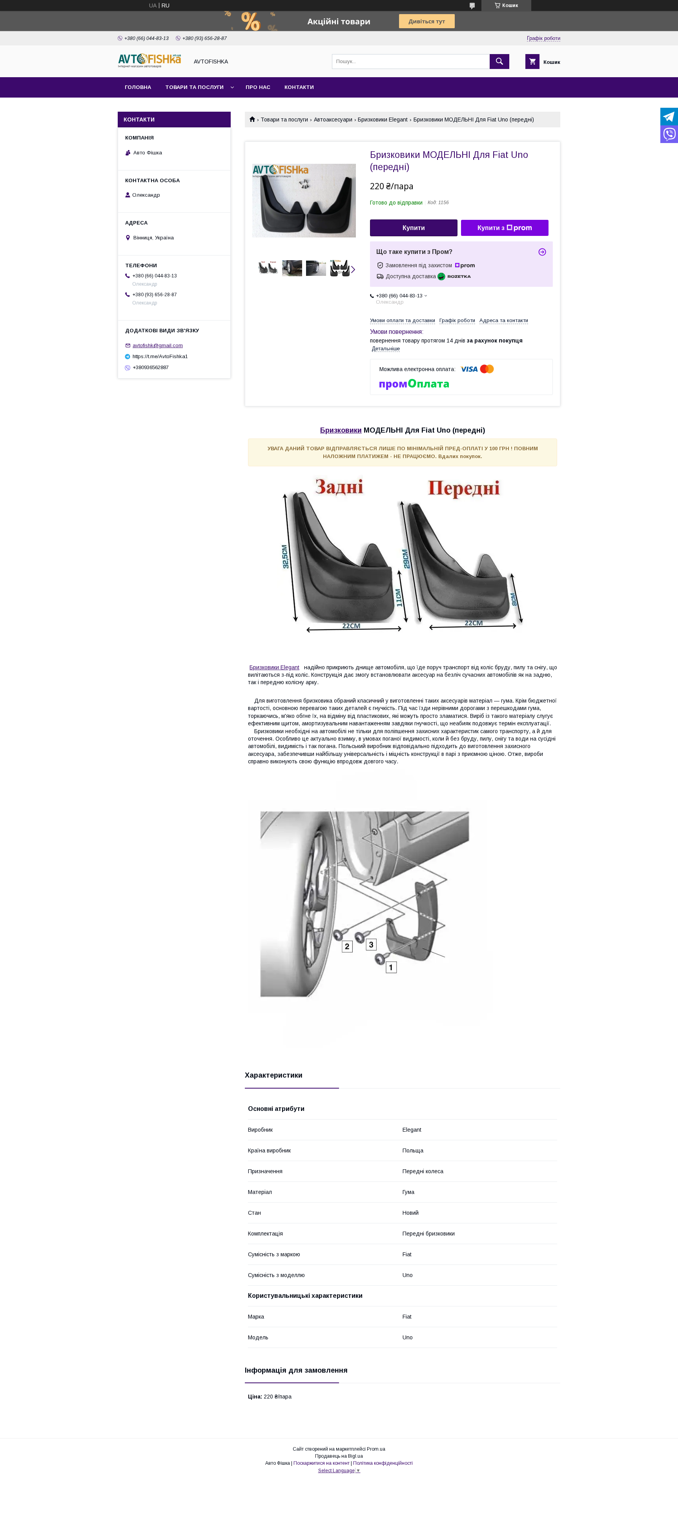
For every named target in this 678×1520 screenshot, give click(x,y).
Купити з (491, 228)
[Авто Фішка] (151, 67)
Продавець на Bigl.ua (339, 1456)
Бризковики (341, 430)
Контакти (299, 87)
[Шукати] (499, 61)
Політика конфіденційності (383, 1463)
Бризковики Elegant (383, 119)
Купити (414, 228)
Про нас (258, 87)
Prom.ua (376, 1449)
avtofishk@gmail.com (158, 345)
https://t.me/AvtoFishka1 (160, 356)
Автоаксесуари (333, 119)
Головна (138, 87)
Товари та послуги (194, 87)
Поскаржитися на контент (321, 1463)
